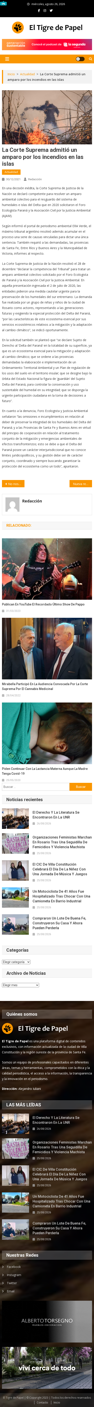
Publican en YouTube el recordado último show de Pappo (43, 604)
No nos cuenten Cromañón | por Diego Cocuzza (16, 484)
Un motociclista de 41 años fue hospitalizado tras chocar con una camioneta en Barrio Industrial (61, 896)
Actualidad (11, 172)
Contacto (42, 1402)
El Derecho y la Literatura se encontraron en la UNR (56, 814)
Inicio (57, 1402)
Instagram (14, 1275)
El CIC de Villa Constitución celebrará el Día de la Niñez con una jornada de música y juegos (60, 869)
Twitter (12, 1283)
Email (10, 1291)
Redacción (35, 179)
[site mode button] (80, 59)
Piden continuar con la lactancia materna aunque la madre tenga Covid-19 (45, 771)
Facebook (14, 1267)
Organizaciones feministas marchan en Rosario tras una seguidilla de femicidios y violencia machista (62, 842)
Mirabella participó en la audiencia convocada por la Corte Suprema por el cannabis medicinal (45, 686)
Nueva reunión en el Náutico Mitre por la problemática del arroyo (82, 484)
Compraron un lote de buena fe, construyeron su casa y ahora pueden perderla (59, 923)
